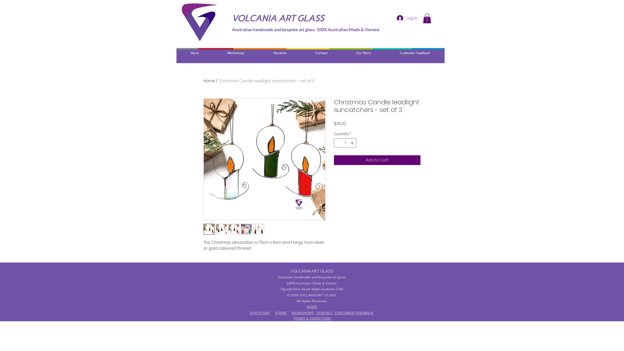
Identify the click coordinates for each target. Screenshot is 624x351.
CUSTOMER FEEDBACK (354, 313)
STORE (281, 313)
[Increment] (353, 143)
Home (209, 81)
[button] (427, 18)
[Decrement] (338, 143)
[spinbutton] (345, 143)
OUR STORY (260, 313)
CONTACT (325, 313)
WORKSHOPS (303, 313)
